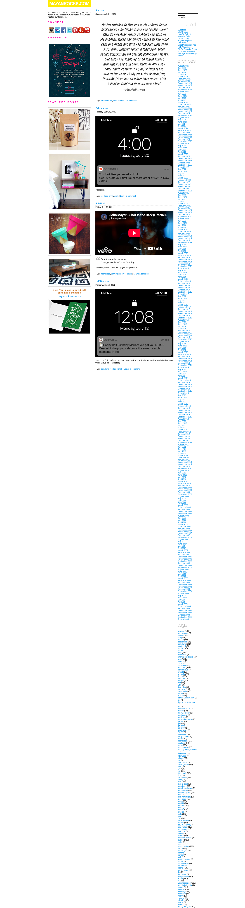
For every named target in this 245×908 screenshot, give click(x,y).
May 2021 (182, 199)
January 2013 (184, 408)
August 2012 (183, 419)
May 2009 (182, 501)
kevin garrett (183, 764)
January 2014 (184, 382)
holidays (181, 743)
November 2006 (185, 559)
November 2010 (185, 464)
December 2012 (185, 410)
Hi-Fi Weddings (184, 47)
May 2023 (182, 150)
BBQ (180, 637)
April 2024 (182, 126)
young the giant (184, 906)
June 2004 (182, 598)
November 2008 (185, 514)
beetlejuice (182, 642)
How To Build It (184, 34)
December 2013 (185, 384)
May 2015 (182, 348)
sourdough (182, 866)
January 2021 (184, 208)
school (180, 855)
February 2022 (184, 180)
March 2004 (183, 604)
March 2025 (183, 102)
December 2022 (185, 158)
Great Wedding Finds (187, 45)
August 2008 (183, 516)
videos (180, 887)
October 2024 (184, 113)
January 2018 (184, 283)
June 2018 (182, 272)
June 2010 (182, 475)
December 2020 (185, 210)
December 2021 (185, 184)
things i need (183, 876)
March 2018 (183, 279)
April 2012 (182, 427)
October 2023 (184, 139)
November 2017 (185, 288)
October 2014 (184, 363)
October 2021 (184, 188)
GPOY (180, 732)
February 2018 (184, 281)
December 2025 (185, 83)
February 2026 (184, 79)
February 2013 (184, 406)
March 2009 (183, 505)
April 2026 (182, 74)
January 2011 (184, 460)
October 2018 (184, 264)
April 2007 (182, 548)
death (180, 676)
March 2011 (183, 455)
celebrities (182, 655)
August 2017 (183, 294)
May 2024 (182, 124)
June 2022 (182, 171)
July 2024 (182, 120)
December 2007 (185, 531)
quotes (121, 101)
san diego (182, 851)
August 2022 (183, 167)
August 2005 (183, 570)
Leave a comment (128, 196)
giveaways (182, 730)
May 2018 (182, 275)
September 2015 (185, 339)
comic (180, 663)
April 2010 (182, 479)
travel (180, 879)
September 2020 (185, 216)
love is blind (183, 784)
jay (179, 760)
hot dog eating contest (187, 749)
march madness (185, 788)
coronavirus (183, 670)
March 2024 (183, 128)
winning (181, 898)
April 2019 (182, 251)
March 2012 (183, 430)
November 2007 (185, 533)
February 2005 (184, 580)
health (180, 739)
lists (179, 775)
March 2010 (183, 481)
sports (180, 868)
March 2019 (183, 253)
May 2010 (182, 477)
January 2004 (184, 608)
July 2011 (182, 447)
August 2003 (183, 619)
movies (181, 805)
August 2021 (183, 193)
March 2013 (183, 404)
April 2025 (182, 100)
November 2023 (185, 137)
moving (181, 807)
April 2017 (182, 303)
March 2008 (183, 524)
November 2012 (185, 412)
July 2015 (182, 343)
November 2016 (185, 313)
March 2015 (183, 352)
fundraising (182, 715)
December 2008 (185, 511)
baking (180, 635)
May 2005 (182, 574)
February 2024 (184, 130)
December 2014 (185, 359)
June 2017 (182, 298)
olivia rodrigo (183, 820)
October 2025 (184, 87)
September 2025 (185, 89)
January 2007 (184, 554)
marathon (182, 786)
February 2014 (184, 380)
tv (178, 881)
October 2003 (184, 615)
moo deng (182, 799)
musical (181, 812)
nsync (180, 816)
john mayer (116, 274)
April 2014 (182, 376)
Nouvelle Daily (184, 36)
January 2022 (184, 182)
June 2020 (182, 223)
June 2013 (182, 397)
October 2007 (184, 535)
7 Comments (131, 101)
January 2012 (184, 434)
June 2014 (182, 371)
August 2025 (183, 92)
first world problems (186, 702)
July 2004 (182, 595)
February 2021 (184, 206)
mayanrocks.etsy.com (69, 296)
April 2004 (182, 602)
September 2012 (185, 417)
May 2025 (182, 98)
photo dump (183, 829)
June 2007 (182, 544)
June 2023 (182, 148)
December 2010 (185, 462)
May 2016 (182, 326)
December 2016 (185, 311)
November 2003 (185, 613)
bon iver (181, 648)
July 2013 (182, 395)
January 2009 (184, 509)
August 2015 (183, 341)
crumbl (181, 672)
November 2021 (185, 186)
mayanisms (183, 790)
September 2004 (185, 591)
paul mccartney (184, 825)
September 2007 (185, 537)
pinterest (181, 831)
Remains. (100, 10)
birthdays (105, 101)
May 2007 (182, 546)
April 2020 (182, 227)
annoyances (183, 633)
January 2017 (184, 309)
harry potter (183, 736)
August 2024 (183, 117)
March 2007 (183, 550)
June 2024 (182, 122)
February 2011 (184, 458)
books (180, 650)
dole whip (182, 687)
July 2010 (182, 473)
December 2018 (185, 260)
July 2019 (182, 244)
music (129, 274)
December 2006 (185, 557)
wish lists (182, 900)
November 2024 (185, 111)
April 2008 (182, 522)
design (180, 680)
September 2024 (185, 115)
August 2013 (183, 393)
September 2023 (185, 141)
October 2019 (184, 240)
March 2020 (183, 229)
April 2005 (182, 576)
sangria (181, 853)
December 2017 (185, 285)
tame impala (183, 870)
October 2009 (184, 492)
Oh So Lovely (184, 38)
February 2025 (184, 105)
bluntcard (182, 646)
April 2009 (182, 503)
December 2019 (185, 236)
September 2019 (185, 242)
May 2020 (182, 225)
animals (181, 631)
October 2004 (184, 589)
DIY (179, 685)
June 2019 (182, 247)
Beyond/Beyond (185, 40)
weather (181, 889)
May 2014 (182, 374)
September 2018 (185, 266)
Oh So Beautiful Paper (187, 49)
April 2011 (182, 453)
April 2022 (182, 176)
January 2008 (184, 529)
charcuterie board (185, 657)
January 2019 (184, 257)
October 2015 (184, 337)
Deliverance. (101, 108)
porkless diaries (185, 838)
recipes (181, 844)
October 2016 (184, 316)
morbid (181, 803)
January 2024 (184, 133)
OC (179, 818)
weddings (182, 891)
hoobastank (183, 747)
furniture (181, 717)
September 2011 (185, 443)
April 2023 (182, 152)
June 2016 (182, 324)
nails (180, 814)
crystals (181, 674)
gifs (179, 723)
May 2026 (182, 72)
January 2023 (184, 156)
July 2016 (182, 322)
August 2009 (183, 496)
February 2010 (184, 483)
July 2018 (182, 270)
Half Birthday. (102, 281)
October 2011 (184, 440)
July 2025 (182, 94)
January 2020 (184, 234)
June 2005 (182, 572)
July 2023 (182, 145)
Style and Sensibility (186, 51)
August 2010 (183, 471)
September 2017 (185, 292)
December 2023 (185, 135)
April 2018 (182, 277)
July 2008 (182, 518)
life (111, 101)
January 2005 (184, 582)
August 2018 (183, 268)
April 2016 (182, 328)
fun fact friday (184, 713)
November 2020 (185, 212)
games (181, 721)
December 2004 (185, 585)
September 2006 (185, 561)
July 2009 (182, 499)
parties (181, 823)
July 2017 (182, 296)
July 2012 (182, 421)
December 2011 (185, 436)
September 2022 (185, 165)
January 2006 (184, 563)
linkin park (182, 773)
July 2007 (182, 542)
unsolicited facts (185, 885)
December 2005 (185, 565)
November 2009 (185, 490)
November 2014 (185, 361)
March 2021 (183, 204)
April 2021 (182, 201)
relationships (183, 846)
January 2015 (184, 356)
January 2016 (184, 331)
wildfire (181, 896)
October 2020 (184, 214)
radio (180, 842)
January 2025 (184, 107)
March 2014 (183, 378)
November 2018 (185, 262)
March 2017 (183, 305)
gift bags (181, 726)
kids (179, 767)
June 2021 (182, 197)
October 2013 (184, 389)
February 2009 (184, 507)
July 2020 (182, 221)
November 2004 (185, 587)
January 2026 (184, 81)
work (116, 196)
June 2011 (182, 449)
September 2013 (185, 391)
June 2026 (182, 70)
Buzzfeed (182, 30)
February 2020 (184, 232)
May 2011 (182, 451)
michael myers (184, 792)
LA (179, 769)
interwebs (182, 756)
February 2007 (184, 552)
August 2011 (183, 445)
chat (180, 659)
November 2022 (185, 160)
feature (181, 696)
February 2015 (184, 354)
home (180, 745)
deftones (181, 678)
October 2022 (184, 163)
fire (179, 700)
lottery (180, 779)
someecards (183, 863)
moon (180, 801)
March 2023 (183, 154)
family (180, 693)
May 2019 (182, 249)
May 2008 (182, 520)
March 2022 (183, 178)
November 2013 (185, 387)
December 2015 (185, 333)
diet (179, 683)
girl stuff (181, 728)
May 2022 (182, 173)
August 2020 (183, 219)
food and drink (107, 196)
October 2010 (184, 466)
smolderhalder (184, 859)
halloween (182, 734)
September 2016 (185, 318)
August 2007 (183, 539)
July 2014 (182, 369)
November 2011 (185, 438)
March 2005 (183, 578)
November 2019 (185, 238)
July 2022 (182, 169)
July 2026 (182, 68)
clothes (181, 661)
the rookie (182, 874)
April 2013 (182, 402)
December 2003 (185, 610)
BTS (180, 652)
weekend (182, 894)
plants (180, 833)
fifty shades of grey (186, 698)
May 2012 (182, 425)
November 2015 (185, 335)
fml (179, 706)
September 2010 (185, 468)
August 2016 (183, 320)
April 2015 (182, 350)
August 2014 (183, 367)
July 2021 (182, 195)
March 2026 (183, 77)
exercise (181, 689)
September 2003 (185, 617)
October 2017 (184, 290)
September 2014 (185, 365)
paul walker (183, 827)
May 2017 (182, 300)
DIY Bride (182, 43)
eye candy (182, 691)
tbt (179, 872)
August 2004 (183, 593)
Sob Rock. (100, 203)
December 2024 (185, 109)
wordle (180, 902)
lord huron (182, 777)
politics (181, 835)
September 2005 (185, 567)
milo (179, 795)
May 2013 (182, 399)
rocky (180, 848)
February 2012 (184, 432)
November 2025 (185, 85)
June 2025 (182, 96)
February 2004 (184, 606)
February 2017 (184, 307)
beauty (181, 640)
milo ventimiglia (184, 797)
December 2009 (185, 488)
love (115, 101)
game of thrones (185, 719)
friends (181, 711)
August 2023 (183, 143)
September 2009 (185, 494)
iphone (180, 758)
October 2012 (184, 415)
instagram (182, 754)
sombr (180, 861)
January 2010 (184, 486)
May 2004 (182, 600)
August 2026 (183, 66)
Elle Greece (183, 32)
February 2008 (184, 526)
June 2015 (182, 346)
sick (179, 857)
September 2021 (185, 191)
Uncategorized (184, 883)
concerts (181, 668)
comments (182, 665)
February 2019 (184, 255)
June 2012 (182, 423)
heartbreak (105, 274)
